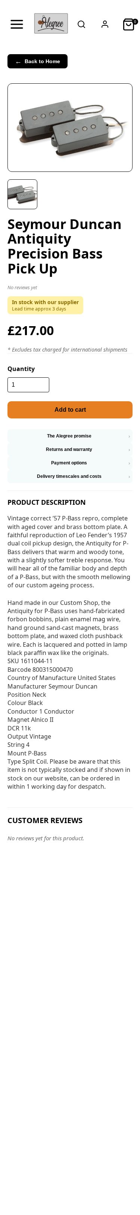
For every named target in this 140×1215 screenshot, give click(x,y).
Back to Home (37, 61)
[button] (70, 288)
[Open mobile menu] (16, 24)
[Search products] (81, 24)
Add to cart (70, 409)
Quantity (21, 369)
